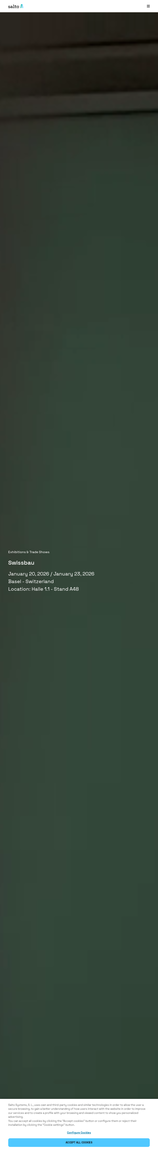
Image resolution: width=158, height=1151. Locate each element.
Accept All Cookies (79, 1142)
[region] (79, 1125)
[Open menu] (148, 6)
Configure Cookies (79, 1132)
